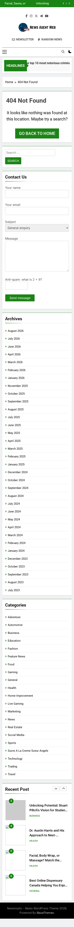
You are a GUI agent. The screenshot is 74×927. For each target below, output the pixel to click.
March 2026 (15, 362)
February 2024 (16, 543)
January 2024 (16, 550)
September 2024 (18, 488)
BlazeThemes (45, 912)
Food (11, 664)
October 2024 (16, 480)
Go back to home (37, 133)
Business (13, 633)
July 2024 (14, 503)
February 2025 (16, 456)
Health (12, 688)
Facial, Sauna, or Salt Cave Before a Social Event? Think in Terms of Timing (14, 3)
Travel (11, 774)
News (11, 719)
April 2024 (14, 527)
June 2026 (14, 346)
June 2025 (14, 425)
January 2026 (16, 378)
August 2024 (16, 496)
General (12, 680)
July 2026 (14, 338)
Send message (19, 298)
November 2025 (18, 386)
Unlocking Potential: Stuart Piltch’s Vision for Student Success (38, 3)
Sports (12, 743)
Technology (15, 758)
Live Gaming (15, 703)
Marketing (14, 711)
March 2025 (15, 448)
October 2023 (16, 566)
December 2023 (18, 558)
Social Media (16, 735)
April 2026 (14, 354)
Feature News (16, 656)
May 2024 (14, 519)
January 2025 (16, 464)
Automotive (15, 625)
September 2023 (18, 574)
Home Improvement (20, 695)
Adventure (14, 617)
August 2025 (16, 409)
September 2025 (18, 401)
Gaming (12, 672)
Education (14, 640)
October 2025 (16, 393)
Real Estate (15, 727)
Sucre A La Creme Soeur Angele (28, 750)
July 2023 (14, 590)
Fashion (13, 648)
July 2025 (14, 417)
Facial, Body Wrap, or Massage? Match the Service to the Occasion (46, 860)
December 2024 (18, 472)
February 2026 (16, 370)
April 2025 (14, 441)
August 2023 (16, 582)
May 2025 (14, 433)
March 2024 (15, 535)
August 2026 (16, 331)
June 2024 (14, 511)
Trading (12, 766)
